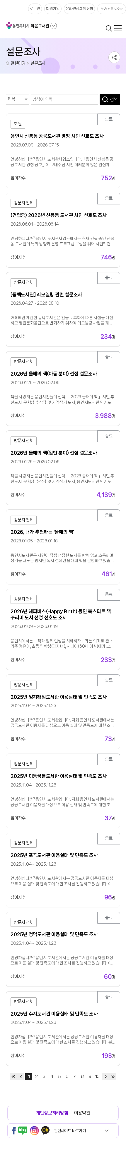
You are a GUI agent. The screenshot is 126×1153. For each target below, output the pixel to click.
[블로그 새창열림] (23, 1130)
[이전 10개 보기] (20, 1076)
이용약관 (82, 1112)
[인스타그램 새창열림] (34, 1130)
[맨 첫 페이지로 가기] (13, 1076)
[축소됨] (53, 26)
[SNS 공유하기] (114, 57)
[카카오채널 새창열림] (45, 1130)
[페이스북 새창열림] (14, 1130)
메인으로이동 (7, 63)
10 (97, 1076)
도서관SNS (110, 8)
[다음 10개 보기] (105, 1076)
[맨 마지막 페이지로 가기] (112, 1076)
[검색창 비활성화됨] (108, 28)
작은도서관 (39, 26)
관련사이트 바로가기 (70, 1131)
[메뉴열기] (118, 28)
